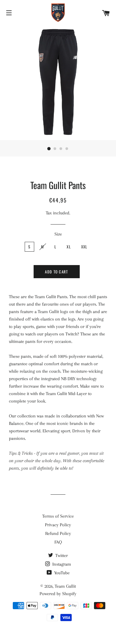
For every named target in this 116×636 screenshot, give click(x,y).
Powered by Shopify (58, 593)
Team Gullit (65, 586)
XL (69, 247)
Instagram (61, 564)
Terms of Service (58, 516)
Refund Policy (58, 533)
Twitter (61, 555)
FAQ (58, 542)
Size (58, 234)
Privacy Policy (58, 524)
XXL (84, 247)
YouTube (61, 572)
